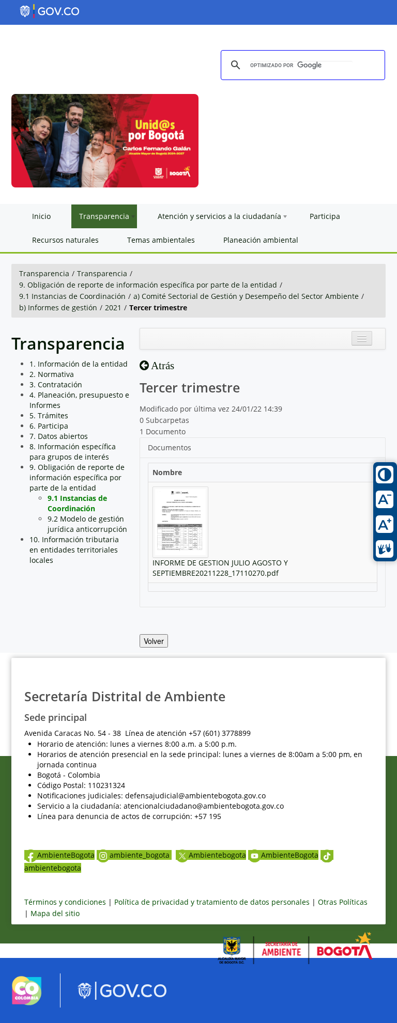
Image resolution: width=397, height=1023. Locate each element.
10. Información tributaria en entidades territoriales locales (74, 549)
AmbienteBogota (66, 855)
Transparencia (44, 273)
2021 (113, 307)
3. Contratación (55, 384)
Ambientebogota (217, 855)
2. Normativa (51, 374)
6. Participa (48, 426)
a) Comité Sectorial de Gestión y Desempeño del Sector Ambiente (246, 296)
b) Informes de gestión (58, 307)
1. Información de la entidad (78, 364)
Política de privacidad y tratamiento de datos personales (212, 902)
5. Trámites (48, 415)
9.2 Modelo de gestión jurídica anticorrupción (87, 524)
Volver (154, 641)
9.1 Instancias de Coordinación (72, 296)
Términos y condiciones (65, 902)
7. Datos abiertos (58, 436)
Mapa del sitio (55, 913)
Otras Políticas (343, 902)
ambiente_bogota (141, 855)
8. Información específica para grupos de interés (72, 452)
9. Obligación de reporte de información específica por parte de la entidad (148, 285)
